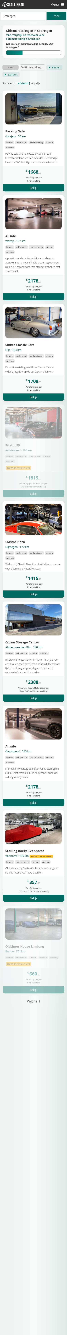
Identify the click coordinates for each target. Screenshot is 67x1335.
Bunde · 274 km (15, 951)
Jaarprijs (13, 74)
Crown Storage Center (22, 642)
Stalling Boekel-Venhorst (24, 851)
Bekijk (33, 188)
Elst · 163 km (13, 350)
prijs (37, 83)
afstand (23, 83)
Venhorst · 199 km (28, 856)
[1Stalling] (13, 4)
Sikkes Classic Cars (19, 345)
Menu (55, 4)
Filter (10, 67)
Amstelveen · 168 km (18, 450)
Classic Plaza (15, 542)
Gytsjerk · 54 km (15, 136)
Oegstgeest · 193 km (18, 751)
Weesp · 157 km (15, 241)
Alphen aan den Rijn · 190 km (23, 647)
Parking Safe (15, 131)
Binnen (56, 67)
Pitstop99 (12, 445)
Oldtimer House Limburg (24, 946)
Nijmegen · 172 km (17, 547)
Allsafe (10, 236)
